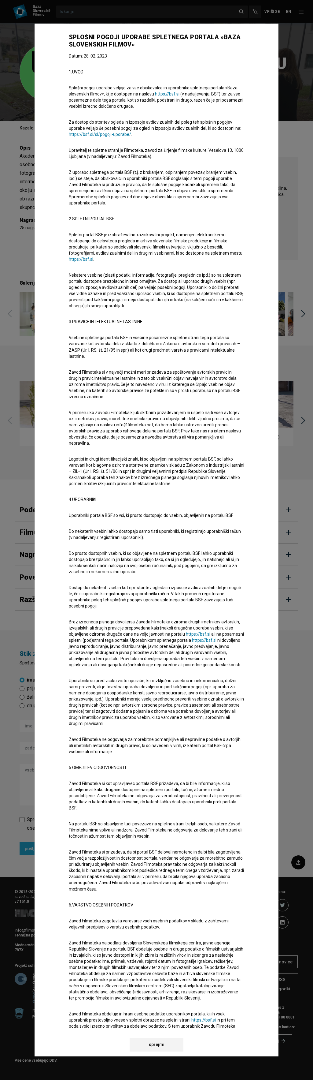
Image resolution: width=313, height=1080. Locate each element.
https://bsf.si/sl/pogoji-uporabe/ (100, 134)
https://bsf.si (167, 94)
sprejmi (156, 1044)
